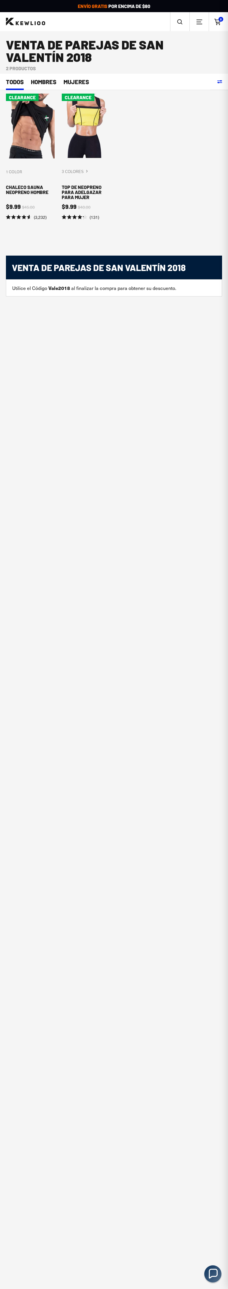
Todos (15, 81)
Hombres (43, 81)
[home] (25, 22)
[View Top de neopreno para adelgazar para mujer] (86, 157)
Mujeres (76, 81)
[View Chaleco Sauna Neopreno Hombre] (30, 157)
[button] (179, 21)
